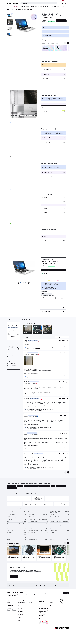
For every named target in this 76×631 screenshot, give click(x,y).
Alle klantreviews (21, 621)
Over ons (8, 602)
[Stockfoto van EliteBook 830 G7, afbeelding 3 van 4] (10, 34)
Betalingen (20, 608)
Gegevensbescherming (43, 610)
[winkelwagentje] (68, 3)
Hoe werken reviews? (12, 338)
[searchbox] (40, 3)
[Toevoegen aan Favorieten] (67, 20)
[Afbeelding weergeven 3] (26, 283)
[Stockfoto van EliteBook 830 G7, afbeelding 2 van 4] (10, 28)
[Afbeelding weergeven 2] (23, 283)
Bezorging (20, 609)
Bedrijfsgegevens (42, 617)
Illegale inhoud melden (43, 618)
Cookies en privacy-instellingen (42, 612)
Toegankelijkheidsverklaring (12, 606)
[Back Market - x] (15, 610)
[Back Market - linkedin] (10, 610)
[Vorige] (18, 283)
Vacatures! (9, 608)
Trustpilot (51, 602)
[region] (55, 48)
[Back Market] (13, 3)
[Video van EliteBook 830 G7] (10, 22)
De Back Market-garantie (43, 608)
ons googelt (22, 572)
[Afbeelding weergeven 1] (21, 283)
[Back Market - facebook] (13, 610)
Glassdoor (52, 604)
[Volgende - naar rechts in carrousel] (68, 43)
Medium (51, 605)
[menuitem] (22, 6)
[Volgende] (29, 283)
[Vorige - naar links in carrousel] (65, 43)
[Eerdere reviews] (65, 472)
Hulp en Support (21, 615)
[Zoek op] (21, 3)
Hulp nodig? (60, 3)
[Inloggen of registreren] (65, 3)
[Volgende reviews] (68, 472)
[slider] (8, 349)
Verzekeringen (20, 614)
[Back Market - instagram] (8, 610)
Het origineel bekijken (34, 373)
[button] (34, 17)
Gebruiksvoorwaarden (43, 604)
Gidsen (19, 617)
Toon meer (26, 443)
